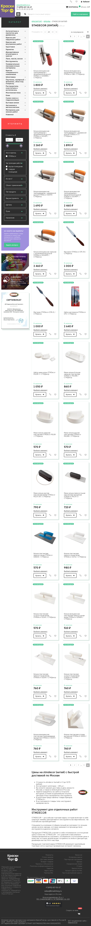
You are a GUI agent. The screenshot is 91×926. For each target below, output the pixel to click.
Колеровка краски (75, 857)
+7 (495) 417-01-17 (24, 7)
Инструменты (12, 61)
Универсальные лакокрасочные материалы (13, 66)
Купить (38, 93)
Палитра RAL (48, 873)
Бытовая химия (12, 103)
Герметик (10, 49)
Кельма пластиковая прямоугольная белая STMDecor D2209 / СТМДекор (45, 675)
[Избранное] (76, 2)
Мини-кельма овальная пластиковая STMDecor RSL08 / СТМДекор (44, 434)
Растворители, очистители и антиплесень (12, 88)
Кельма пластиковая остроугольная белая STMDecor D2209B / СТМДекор (71, 676)
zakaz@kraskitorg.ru (23, 5)
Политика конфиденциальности (41, 866)
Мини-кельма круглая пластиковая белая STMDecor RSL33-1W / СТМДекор (44, 494)
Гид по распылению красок (72, 873)
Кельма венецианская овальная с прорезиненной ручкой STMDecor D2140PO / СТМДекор (45, 254)
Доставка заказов (46, 859)
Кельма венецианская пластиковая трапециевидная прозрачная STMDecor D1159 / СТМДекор (45, 737)
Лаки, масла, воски (14, 59)
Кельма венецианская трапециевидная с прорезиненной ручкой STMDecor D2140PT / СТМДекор (72, 195)
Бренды (79, 862)
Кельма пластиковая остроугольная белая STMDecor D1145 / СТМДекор (45, 615)
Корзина (73, 7)
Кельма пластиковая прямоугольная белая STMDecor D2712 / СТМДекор (75, 555)
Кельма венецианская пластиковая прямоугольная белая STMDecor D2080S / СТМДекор (74, 616)
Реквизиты (49, 855)
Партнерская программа (73, 859)
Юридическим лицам (74, 864)
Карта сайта (49, 870)
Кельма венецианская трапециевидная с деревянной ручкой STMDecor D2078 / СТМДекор (45, 194)
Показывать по (37, 32)
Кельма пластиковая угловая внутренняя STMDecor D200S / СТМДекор (75, 736)
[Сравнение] (71, 2)
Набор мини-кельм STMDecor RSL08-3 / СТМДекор (44, 373)
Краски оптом (77, 868)
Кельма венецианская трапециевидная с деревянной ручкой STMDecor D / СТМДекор (75, 133)
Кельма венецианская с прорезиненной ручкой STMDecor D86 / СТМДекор (74, 72)
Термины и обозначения (44, 864)
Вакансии (78, 855)
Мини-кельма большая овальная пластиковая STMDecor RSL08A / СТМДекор (72, 375)
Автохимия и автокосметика (12, 106)
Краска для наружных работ (13, 38)
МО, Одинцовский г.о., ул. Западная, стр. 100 (53, 899)
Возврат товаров (47, 862)
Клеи (8, 95)
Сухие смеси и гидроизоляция (12, 99)
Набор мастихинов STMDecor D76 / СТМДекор (75, 313)
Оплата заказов (47, 857)
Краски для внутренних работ (14, 43)
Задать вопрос (12, 245)
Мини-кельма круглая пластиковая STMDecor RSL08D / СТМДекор (72, 434)
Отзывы (79, 866)
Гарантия (50, 868)
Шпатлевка (11, 77)
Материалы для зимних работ (12, 111)
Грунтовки (10, 47)
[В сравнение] (50, 92)
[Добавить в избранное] (55, 93)
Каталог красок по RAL (73, 870)
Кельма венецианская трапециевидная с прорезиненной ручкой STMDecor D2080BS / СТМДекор (42, 74)
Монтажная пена (13, 93)
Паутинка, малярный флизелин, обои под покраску (15, 81)
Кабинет (86, 2)
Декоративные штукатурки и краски (12, 54)
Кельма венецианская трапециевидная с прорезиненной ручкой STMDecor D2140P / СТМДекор (42, 134)
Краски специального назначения (12, 72)
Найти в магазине (80, 14)
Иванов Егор (72, 922)
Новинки (10, 114)
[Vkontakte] (79, 913)
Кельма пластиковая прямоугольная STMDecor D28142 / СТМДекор (43, 555)
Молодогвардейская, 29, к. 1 (53, 897)
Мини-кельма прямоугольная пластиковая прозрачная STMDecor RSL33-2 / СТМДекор (74, 495)
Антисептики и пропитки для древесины (12, 33)
